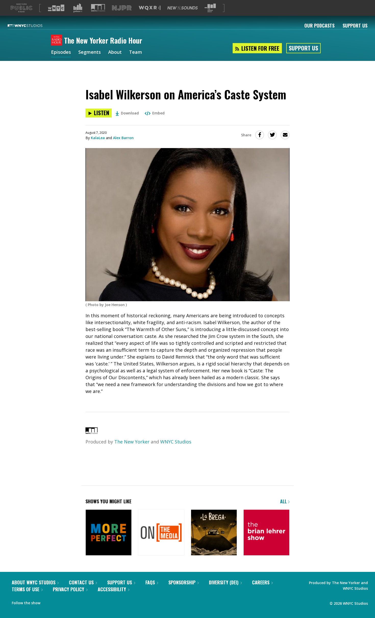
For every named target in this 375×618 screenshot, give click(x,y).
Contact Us (81, 582)
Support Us (355, 25)
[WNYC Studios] (91, 432)
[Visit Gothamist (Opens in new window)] (77, 7)
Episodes (61, 52)
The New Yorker (131, 442)
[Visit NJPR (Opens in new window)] (122, 8)
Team (135, 52)
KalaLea (98, 137)
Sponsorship (181, 582)
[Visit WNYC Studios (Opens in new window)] (98, 7)
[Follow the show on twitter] (47, 601)
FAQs (150, 582)
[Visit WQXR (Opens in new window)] (149, 8)
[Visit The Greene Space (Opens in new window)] (210, 8)
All (284, 501)
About (115, 52)
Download (130, 113)
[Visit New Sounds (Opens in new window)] (182, 8)
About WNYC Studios (33, 582)
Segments (89, 52)
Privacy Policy (68, 589)
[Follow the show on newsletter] (57, 601)
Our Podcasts (319, 25)
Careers (260, 582)
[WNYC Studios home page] (31, 25)
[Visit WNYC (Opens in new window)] (56, 8)
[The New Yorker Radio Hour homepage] (57, 40)
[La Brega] (214, 533)
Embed (158, 113)
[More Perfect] (108, 533)
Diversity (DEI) (224, 582)
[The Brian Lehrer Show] (266, 533)
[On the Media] (161, 533)
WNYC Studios (175, 442)
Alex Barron (123, 137)
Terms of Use (25, 589)
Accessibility (112, 589)
